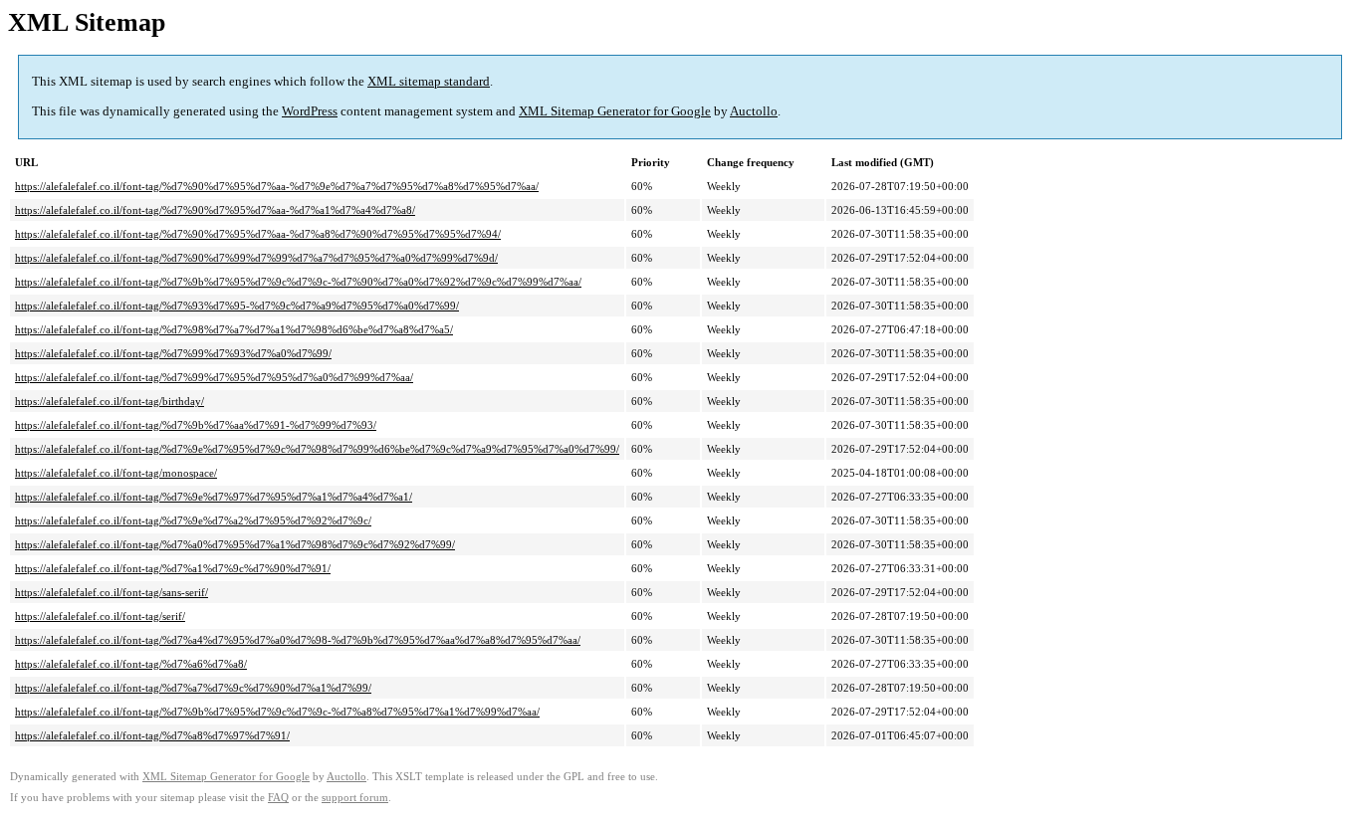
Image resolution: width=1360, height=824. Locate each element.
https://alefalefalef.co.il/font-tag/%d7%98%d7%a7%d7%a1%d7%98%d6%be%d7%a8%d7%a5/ (234, 329)
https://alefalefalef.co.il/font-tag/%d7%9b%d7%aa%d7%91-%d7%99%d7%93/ (195, 425)
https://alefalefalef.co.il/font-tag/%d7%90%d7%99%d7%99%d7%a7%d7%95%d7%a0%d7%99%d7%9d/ (256, 258)
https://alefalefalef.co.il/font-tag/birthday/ (109, 401)
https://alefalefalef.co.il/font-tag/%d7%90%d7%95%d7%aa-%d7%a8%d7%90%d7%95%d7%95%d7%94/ (258, 234)
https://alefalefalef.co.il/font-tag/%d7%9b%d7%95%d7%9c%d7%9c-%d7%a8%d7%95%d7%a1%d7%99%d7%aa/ (277, 712)
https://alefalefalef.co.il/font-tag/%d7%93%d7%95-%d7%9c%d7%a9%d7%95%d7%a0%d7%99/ (237, 305)
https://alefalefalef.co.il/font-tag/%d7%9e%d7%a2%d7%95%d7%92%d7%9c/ (193, 520)
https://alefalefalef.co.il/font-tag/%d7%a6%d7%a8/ (131, 664)
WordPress (310, 110)
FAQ (278, 797)
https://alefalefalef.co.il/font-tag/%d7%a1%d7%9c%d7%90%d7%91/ (173, 568)
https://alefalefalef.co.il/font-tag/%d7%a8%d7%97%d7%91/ (152, 735)
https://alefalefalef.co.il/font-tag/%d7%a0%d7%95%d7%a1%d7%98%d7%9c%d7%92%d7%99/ (235, 544)
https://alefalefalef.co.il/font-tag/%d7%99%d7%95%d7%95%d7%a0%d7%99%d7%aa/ (214, 377)
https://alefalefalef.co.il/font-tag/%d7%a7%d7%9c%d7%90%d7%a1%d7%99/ (193, 688)
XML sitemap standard (428, 81)
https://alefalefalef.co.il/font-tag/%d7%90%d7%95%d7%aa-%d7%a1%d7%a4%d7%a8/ (215, 210)
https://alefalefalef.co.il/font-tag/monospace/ (116, 473)
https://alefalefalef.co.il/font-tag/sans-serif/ (111, 592)
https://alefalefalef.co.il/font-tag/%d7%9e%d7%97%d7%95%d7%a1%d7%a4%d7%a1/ (213, 497)
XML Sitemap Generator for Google (615, 110)
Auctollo (754, 110)
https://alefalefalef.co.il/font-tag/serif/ (100, 616)
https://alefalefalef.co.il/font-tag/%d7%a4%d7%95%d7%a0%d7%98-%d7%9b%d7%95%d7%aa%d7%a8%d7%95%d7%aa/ (297, 640)
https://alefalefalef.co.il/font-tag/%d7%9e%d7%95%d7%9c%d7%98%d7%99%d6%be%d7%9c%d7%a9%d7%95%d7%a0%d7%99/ (317, 449)
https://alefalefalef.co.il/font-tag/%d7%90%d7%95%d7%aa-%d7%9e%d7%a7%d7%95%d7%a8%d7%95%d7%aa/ (277, 186)
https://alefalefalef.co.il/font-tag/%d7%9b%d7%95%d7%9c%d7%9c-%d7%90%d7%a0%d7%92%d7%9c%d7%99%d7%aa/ (298, 282)
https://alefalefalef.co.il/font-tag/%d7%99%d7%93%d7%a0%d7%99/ (173, 353)
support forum (355, 797)
